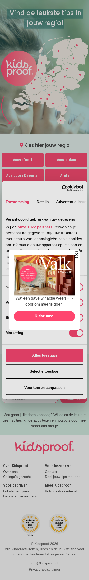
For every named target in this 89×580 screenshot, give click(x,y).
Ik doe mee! (44, 316)
